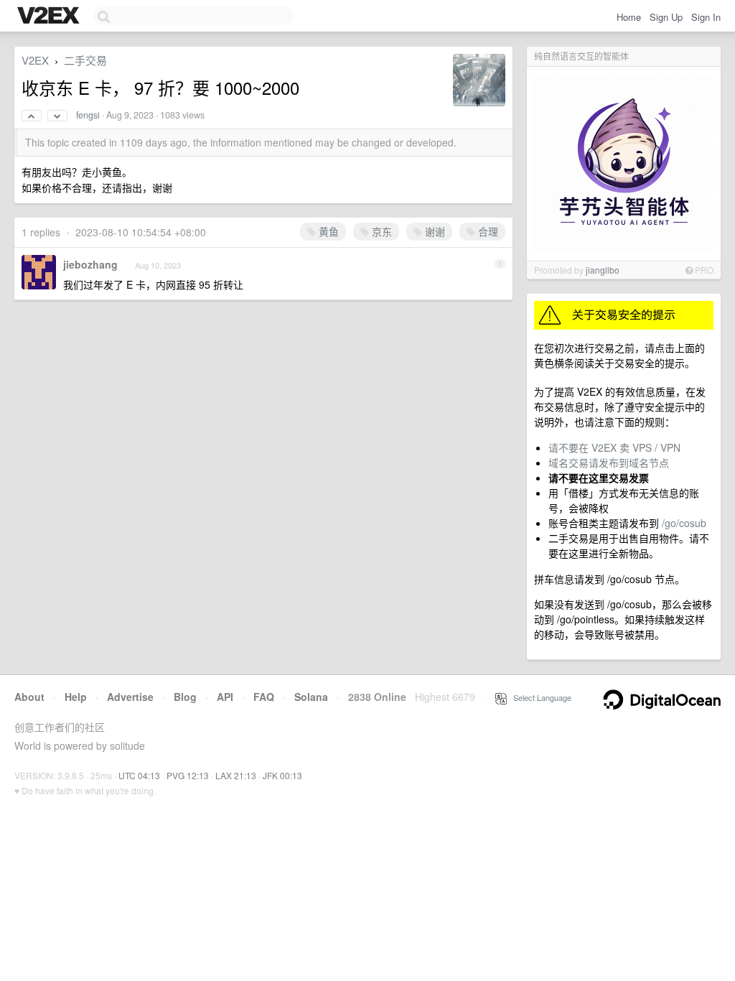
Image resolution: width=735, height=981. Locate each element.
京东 (380, 231)
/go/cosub (684, 523)
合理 (486, 231)
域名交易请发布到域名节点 (608, 462)
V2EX (35, 60)
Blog (185, 696)
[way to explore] (50, 16)
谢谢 (433, 231)
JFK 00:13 (282, 775)
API (225, 696)
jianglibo (602, 270)
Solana (311, 696)
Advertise (130, 696)
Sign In (706, 17)
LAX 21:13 (235, 775)
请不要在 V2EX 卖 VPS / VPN (614, 447)
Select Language (539, 697)
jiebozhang (90, 264)
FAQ (263, 696)
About (29, 696)
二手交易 (85, 60)
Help (76, 696)
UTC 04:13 (139, 775)
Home (629, 17)
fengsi (88, 114)
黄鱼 (327, 231)
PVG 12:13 (188, 775)
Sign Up (666, 17)
